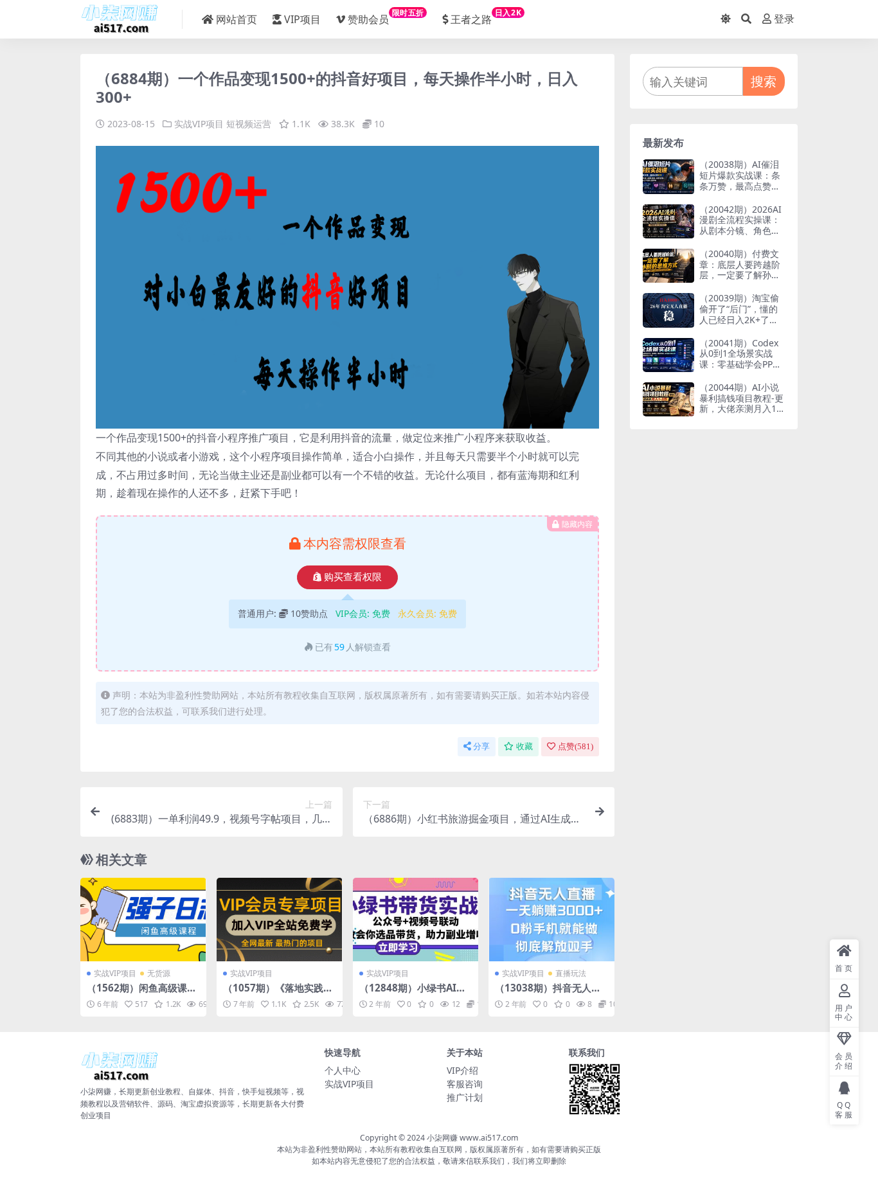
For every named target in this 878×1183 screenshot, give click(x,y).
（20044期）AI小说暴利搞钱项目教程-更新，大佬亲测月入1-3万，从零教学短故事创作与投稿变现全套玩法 (742, 414)
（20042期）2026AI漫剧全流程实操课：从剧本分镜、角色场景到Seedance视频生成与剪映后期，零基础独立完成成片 (740, 236)
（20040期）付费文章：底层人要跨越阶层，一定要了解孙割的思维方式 (739, 269)
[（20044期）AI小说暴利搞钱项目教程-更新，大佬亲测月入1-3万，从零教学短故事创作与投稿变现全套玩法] (668, 399)
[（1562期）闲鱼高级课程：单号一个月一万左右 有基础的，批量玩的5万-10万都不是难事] (143, 919)
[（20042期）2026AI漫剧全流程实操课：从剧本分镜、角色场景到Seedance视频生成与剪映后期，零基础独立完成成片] (668, 221)
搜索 (763, 81)
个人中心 (343, 1070)
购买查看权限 (353, 577)
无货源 (158, 973)
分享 (481, 746)
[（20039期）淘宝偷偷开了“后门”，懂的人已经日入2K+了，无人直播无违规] (668, 310)
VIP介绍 (462, 1070)
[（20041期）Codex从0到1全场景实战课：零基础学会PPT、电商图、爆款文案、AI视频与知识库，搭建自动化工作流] (668, 355)
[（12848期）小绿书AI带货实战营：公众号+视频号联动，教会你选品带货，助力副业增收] (416, 919)
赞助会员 (386, 16)
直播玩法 (570, 973)
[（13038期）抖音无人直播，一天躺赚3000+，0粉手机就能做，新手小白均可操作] (551, 919)
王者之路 (486, 16)
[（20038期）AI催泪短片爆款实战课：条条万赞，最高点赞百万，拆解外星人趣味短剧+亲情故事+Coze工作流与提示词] (668, 176)
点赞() (575, 746)
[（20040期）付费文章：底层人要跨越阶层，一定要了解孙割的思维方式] (668, 266)
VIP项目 (302, 19)
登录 (784, 18)
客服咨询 (465, 1084)
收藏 (524, 746)
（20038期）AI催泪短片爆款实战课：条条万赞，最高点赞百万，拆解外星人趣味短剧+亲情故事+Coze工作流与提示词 (741, 191)
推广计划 (465, 1097)
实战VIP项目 (199, 124)
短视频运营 (248, 124)
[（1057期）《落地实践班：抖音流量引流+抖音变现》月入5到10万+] (280, 919)
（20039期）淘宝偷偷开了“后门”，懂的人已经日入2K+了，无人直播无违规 (739, 314)
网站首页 (236, 19)
